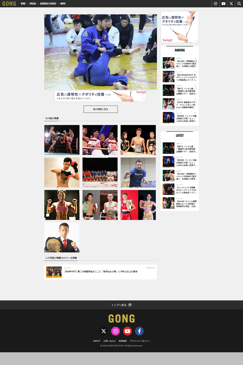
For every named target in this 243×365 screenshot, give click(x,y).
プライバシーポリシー (140, 341)
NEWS (23, 3)
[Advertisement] (180, 255)
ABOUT (96, 341)
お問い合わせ (110, 341)
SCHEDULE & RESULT (48, 3)
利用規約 (123, 341)
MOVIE (63, 3)
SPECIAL (33, 3)
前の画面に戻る (100, 109)
